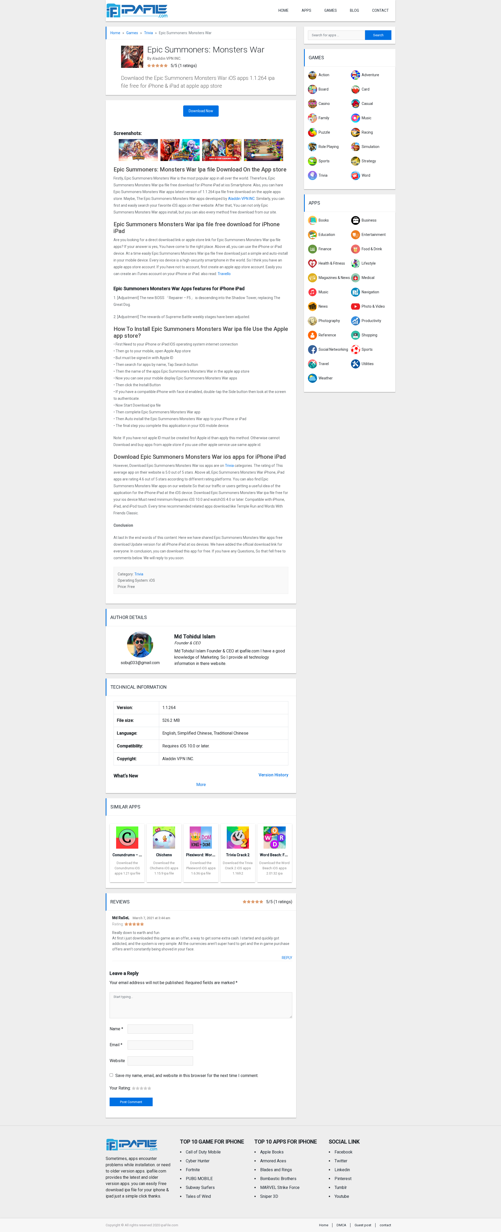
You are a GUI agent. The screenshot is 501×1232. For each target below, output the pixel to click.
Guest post (363, 1225)
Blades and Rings (276, 1169)
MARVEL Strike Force (280, 1187)
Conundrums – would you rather (140, 855)
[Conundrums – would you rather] (127, 836)
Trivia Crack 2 (237, 855)
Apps (314, 203)
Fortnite (193, 1169)
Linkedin (342, 1169)
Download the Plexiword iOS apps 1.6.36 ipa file (201, 868)
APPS (306, 10)
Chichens (164, 855)
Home (283, 10)
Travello (224, 274)
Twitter (341, 1160)
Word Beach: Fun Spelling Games (288, 855)
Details (127, 878)
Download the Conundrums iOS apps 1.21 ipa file (127, 868)
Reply (287, 958)
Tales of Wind (198, 1196)
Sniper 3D (269, 1196)
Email (116, 1044)
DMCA (341, 1225)
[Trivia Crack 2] (238, 836)
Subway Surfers (200, 1187)
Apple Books (272, 1152)
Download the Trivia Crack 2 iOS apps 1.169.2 (238, 868)
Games (330, 10)
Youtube (342, 1196)
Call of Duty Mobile (203, 1152)
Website (117, 1060)
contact (380, 10)
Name (116, 1028)
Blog (354, 10)
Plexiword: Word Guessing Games (215, 855)
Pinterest (343, 1178)
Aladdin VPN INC (241, 199)
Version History (273, 774)
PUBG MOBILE (199, 1178)
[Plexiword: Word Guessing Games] (201, 836)
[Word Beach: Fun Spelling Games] (275, 836)
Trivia (148, 33)
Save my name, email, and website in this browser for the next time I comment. (186, 1075)
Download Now (201, 111)
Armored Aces (273, 1160)
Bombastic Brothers (278, 1178)
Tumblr (341, 1187)
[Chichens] (164, 836)
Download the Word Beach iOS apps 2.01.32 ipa (274, 868)
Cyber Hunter (198, 1160)
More (201, 784)
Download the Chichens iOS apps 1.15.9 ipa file (164, 868)
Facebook (344, 1152)
